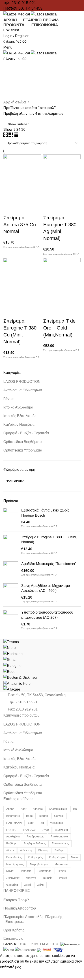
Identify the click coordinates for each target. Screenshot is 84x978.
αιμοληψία (61, 829)
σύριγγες (31, 878)
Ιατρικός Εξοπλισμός (19, 416)
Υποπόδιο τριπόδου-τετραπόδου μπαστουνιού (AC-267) (47, 614)
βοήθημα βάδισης (35, 843)
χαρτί (27, 884)
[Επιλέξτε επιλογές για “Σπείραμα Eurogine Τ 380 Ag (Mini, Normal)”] (48, 197)
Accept (8, 974)
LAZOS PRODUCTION (22, 381)
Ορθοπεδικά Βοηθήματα (22, 442)
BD (75, 809)
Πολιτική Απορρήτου (19, 908)
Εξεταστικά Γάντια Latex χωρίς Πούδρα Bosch (45, 512)
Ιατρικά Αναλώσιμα (18, 407)
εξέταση (43, 850)
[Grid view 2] (6, 135)
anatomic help (58, 809)
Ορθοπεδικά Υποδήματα (22, 450)
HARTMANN (14, 822)
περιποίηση (44, 871)
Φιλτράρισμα (15, 480)
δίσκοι (10, 850)
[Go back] (9, 30)
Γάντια (8, 399)
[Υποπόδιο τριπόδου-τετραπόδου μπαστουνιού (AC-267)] (10, 620)
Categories (16, 52)
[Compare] (33, 197)
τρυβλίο (47, 878)
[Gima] (9, 659)
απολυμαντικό (59, 836)
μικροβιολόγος (39, 864)
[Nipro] (9, 647)
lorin (31, 822)
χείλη (40, 884)
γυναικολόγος (60, 843)
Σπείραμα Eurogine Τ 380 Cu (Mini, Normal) (49, 539)
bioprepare (13, 815)
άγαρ (46, 829)
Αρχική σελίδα (15, 102)
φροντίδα (12, 884)
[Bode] (9, 671)
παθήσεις (25, 871)
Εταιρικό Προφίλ (16, 900)
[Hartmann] (13, 653)
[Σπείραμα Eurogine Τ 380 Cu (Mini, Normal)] (10, 545)
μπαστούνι (61, 864)
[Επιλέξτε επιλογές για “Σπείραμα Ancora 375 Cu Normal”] (9, 197)
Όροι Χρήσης (13, 930)
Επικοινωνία (13, 938)
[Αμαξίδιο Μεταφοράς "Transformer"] (10, 568)
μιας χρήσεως (15, 864)
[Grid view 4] (16, 135)
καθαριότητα (57, 857)
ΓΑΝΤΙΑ (10, 829)
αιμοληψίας (13, 836)
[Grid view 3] (11, 135)
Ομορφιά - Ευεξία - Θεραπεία (26, 433)
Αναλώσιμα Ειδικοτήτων (22, 390)
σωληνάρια (12, 878)
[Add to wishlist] (9, 208)
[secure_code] (47, 950)
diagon (43, 815)
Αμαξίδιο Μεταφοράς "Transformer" (49, 564)
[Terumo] (11, 642)
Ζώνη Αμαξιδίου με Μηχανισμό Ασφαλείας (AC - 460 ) (45, 588)
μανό (74, 857)
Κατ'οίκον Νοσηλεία (18, 424)
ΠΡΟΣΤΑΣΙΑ (29, 829)
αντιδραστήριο (35, 836)
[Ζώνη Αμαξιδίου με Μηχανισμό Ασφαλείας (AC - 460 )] (10, 593)
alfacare (38, 809)
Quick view (21, 197)
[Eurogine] (12, 665)
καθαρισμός (35, 857)
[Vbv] (58, 950)
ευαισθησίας (14, 857)
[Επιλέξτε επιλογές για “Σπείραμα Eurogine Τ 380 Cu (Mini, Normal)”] (9, 300)
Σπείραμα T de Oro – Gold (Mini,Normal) (59, 328)
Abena (10, 809)
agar (23, 809)
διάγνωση (26, 850)
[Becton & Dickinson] (20, 677)
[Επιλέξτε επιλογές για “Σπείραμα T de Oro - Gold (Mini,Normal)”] (48, 300)
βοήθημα (11, 843)
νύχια (9, 871)
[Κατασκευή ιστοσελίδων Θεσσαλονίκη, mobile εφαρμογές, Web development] (70, 944)
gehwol (59, 815)
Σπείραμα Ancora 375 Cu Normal (19, 224)
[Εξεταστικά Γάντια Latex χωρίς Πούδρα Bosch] (10, 518)
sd (42, 822)
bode (29, 815)
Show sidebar (18, 124)
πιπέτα (62, 871)
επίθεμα (59, 850)
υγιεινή (63, 878)
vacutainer (56, 822)
